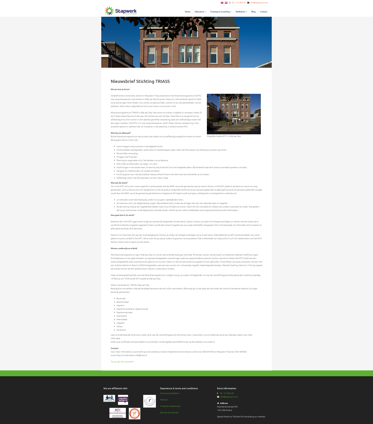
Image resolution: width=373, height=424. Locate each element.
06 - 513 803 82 (239, 2)
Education (200, 11)
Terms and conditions (169, 393)
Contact (263, 11)
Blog (253, 11)
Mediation (241, 11)
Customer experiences (170, 405)
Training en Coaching (220, 11)
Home (187, 11)
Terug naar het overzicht (122, 361)
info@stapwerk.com (259, 2)
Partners (164, 399)
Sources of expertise (169, 412)
